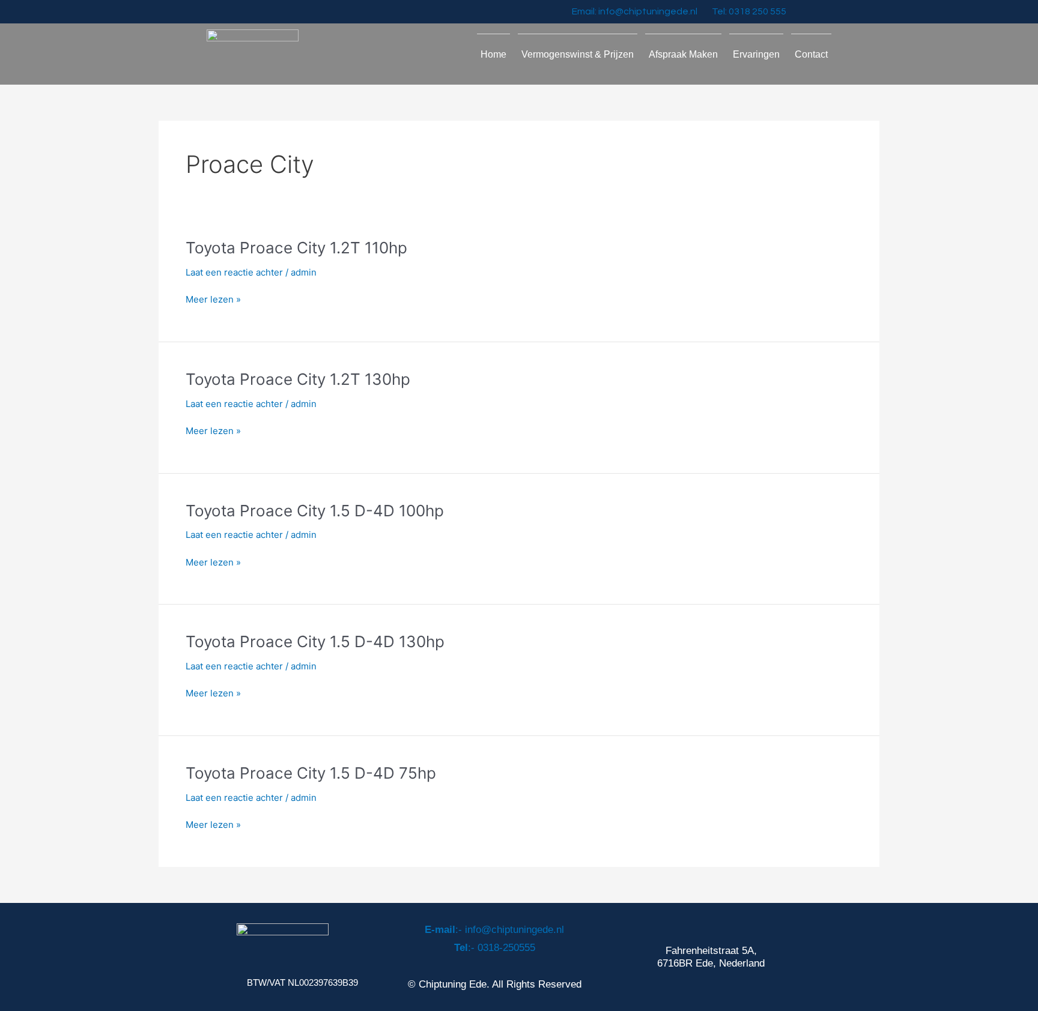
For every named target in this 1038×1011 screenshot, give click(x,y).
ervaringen (756, 54)
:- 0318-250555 (494, 947)
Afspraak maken (683, 54)
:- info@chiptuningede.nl (494, 929)
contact (811, 54)
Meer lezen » (213, 299)
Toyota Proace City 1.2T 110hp (296, 247)
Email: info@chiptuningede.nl (634, 11)
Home (493, 54)
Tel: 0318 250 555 (749, 11)
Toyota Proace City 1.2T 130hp (298, 379)
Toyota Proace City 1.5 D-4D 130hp (315, 641)
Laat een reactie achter (234, 272)
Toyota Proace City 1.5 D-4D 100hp (315, 510)
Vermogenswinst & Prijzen (577, 54)
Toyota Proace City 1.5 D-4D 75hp (311, 773)
